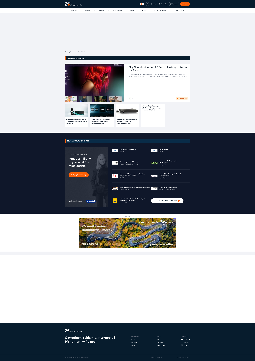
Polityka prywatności (157, 358)
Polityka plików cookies (183, 358)
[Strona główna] (73, 4)
